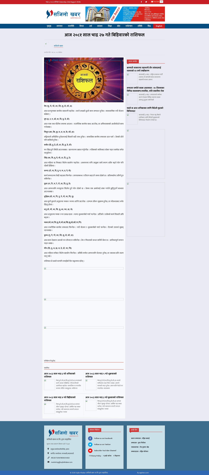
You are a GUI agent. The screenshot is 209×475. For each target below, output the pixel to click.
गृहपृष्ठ (49, 26)
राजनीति (71, 26)
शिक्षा (110, 26)
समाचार (59, 26)
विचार (81, 26)
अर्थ (90, 26)
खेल (118, 26)
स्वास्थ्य (99, 26)
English (159, 26)
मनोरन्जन (129, 26)
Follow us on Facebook (103, 438)
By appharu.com (143, 472)
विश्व (149, 26)
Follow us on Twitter (102, 444)
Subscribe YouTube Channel (105, 450)
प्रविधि (140, 26)
